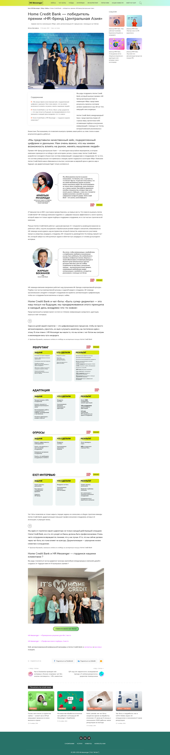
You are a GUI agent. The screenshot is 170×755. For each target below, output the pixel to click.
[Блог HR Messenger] (36, 3)
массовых (98, 647)
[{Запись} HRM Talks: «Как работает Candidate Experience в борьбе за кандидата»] (116, 21)
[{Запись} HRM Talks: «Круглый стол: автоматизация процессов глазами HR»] (134, 44)
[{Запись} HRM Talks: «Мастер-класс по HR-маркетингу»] (134, 21)
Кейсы (90, 708)
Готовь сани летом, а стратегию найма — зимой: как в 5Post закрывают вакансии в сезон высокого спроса (39, 716)
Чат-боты (33, 708)
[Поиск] (140, 3)
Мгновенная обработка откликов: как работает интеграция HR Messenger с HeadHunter (69, 715)
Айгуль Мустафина (33, 28)
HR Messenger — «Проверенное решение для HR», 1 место (49, 635)
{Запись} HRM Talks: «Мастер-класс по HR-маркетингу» (133, 31)
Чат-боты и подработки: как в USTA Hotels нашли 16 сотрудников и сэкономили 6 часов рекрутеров (129, 716)
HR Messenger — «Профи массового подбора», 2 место (48, 641)
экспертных (88, 647)
